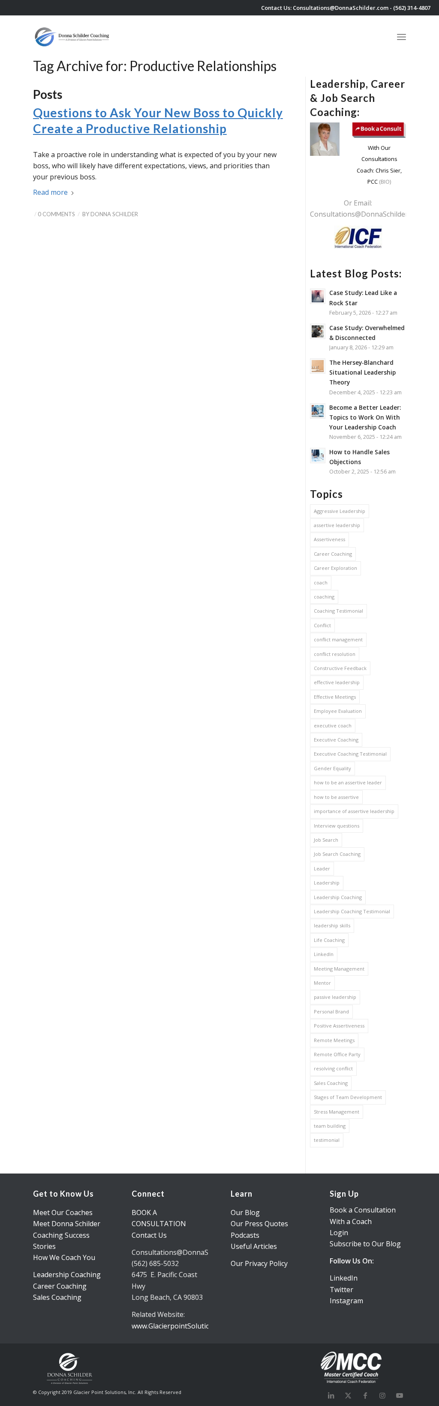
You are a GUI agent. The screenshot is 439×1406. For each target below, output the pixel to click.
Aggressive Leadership (339, 511)
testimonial (327, 1140)
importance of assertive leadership (354, 811)
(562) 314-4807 (411, 8)
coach (321, 582)
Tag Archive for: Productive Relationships (155, 65)
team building (330, 1126)
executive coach (333, 725)
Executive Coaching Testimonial (350, 754)
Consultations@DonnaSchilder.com (340, 8)
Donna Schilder (114, 214)
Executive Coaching (336, 739)
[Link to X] (348, 1395)
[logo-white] (72, 37)
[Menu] (401, 35)
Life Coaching (329, 940)
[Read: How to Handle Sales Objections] (317, 455)
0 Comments (56, 214)
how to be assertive (336, 797)
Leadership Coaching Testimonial (352, 911)
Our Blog (245, 1212)
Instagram (346, 1300)
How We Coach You (64, 1257)
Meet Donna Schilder (66, 1223)
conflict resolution (334, 654)
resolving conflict (333, 1068)
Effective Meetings (335, 697)
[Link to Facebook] (365, 1395)
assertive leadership (337, 525)
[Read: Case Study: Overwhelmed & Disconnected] (317, 331)
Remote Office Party (337, 1054)
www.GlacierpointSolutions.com (182, 1326)
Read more (50, 192)
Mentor (322, 983)
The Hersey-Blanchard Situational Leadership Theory (362, 372)
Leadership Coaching (338, 897)
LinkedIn (324, 954)
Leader (322, 868)
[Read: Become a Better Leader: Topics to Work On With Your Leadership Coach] (317, 411)
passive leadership (335, 997)
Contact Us (149, 1235)
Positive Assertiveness (339, 1025)
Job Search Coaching (337, 854)
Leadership (327, 882)
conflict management (338, 639)
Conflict (322, 625)
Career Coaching (333, 554)
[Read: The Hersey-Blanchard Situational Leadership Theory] (317, 366)
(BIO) (384, 181)
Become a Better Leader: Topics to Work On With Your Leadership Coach (365, 417)
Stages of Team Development (348, 1097)
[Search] (381, 36)
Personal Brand (331, 1011)
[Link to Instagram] (382, 1395)
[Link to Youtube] (399, 1395)
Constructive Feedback (340, 668)
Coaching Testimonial (338, 611)
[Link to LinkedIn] (331, 1395)
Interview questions (336, 825)
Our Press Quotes (259, 1223)
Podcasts (245, 1235)
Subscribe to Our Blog (365, 1243)
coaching (324, 596)
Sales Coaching (331, 1083)
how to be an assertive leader (348, 782)
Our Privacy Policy (259, 1263)
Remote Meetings (334, 1040)
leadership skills (332, 925)
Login (339, 1232)
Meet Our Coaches (63, 1212)
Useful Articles (254, 1246)
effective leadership (337, 682)
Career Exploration (335, 568)
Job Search (326, 840)
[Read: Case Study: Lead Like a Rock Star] (317, 296)
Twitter (341, 1289)
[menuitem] (381, 36)
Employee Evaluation (338, 711)
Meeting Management (339, 968)
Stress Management (336, 1111)
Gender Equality (332, 768)
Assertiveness (329, 539)
